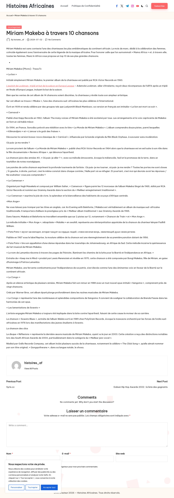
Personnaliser (16, 487)
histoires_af (33, 363)
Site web (120, 453)
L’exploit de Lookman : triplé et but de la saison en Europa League (40, 85)
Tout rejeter (33, 487)
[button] (159, 6)
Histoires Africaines (30, 6)
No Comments (54, 40)
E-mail (66, 453)
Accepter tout (49, 487)
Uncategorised (14, 27)
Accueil (9, 15)
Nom (9, 453)
